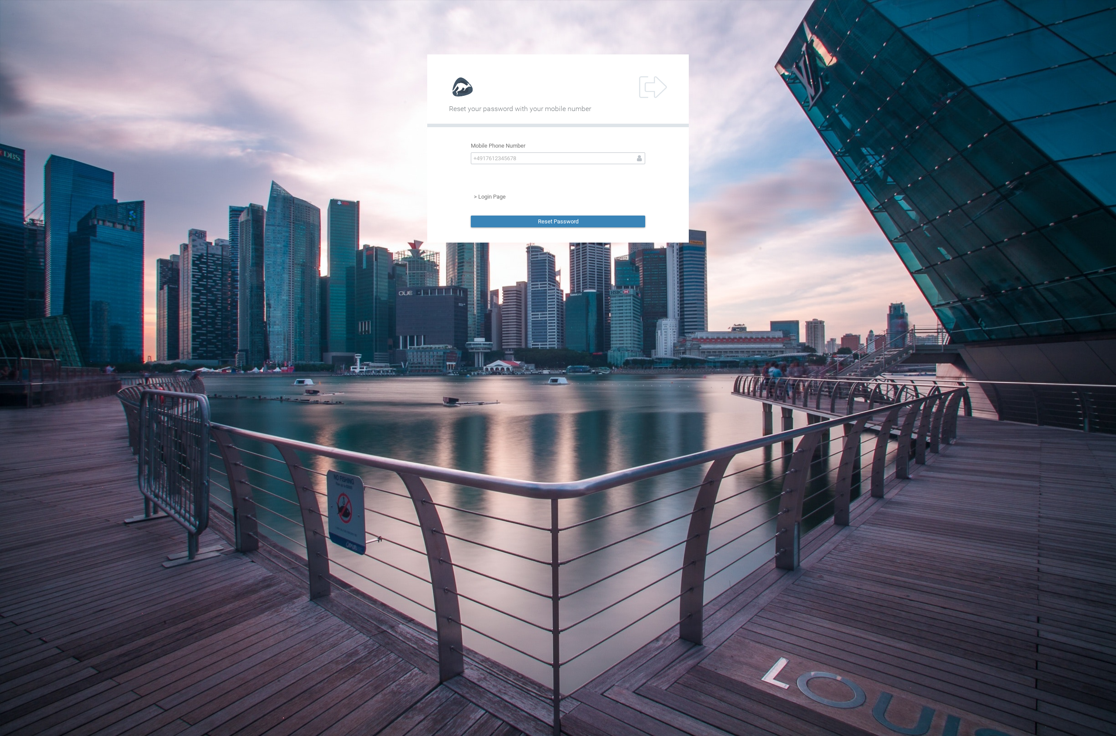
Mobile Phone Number (498, 145)
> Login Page (490, 196)
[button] (558, 221)
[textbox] (558, 158)
